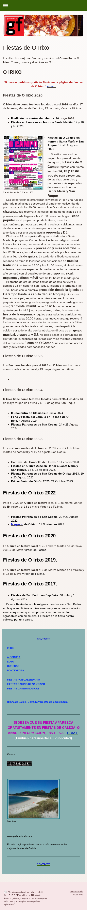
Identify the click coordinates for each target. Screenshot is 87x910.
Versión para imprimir (19, 892)
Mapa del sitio (37, 892)
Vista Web (78, 894)
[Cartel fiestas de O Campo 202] (23, 162)
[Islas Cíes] (33, 799)
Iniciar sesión (76, 891)
